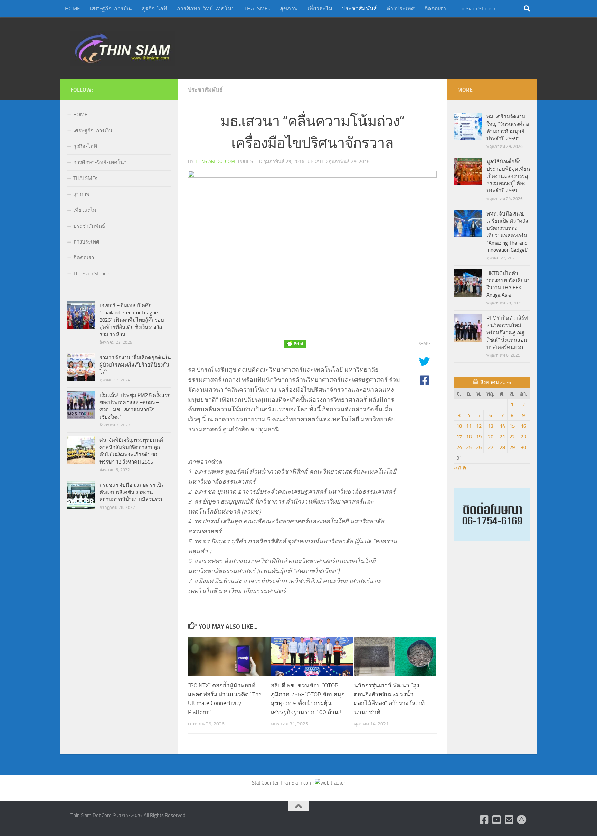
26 (479, 447)
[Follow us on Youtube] (497, 820)
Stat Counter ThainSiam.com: (283, 783)
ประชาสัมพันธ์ (359, 8)
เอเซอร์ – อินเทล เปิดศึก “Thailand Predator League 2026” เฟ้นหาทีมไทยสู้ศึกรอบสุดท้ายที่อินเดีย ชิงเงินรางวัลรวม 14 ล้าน (132, 320)
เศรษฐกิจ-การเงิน (111, 8)
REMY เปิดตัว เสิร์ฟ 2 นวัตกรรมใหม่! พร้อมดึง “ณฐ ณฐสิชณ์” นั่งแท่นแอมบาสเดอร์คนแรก (507, 332)
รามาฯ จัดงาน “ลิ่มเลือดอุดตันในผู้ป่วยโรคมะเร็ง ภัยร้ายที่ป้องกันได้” (135, 364)
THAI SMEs (257, 8)
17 (459, 437)
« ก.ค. (460, 468)
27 (490, 447)
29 (512, 447)
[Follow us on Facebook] (484, 820)
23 (523, 437)
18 (469, 437)
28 (502, 447)
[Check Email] (509, 820)
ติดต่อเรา (435, 8)
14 (502, 426)
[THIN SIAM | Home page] (122, 48)
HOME (72, 8)
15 (512, 426)
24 (459, 447)
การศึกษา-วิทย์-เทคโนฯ (206, 8)
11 (469, 426)
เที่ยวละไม (319, 8)
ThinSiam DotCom (215, 161)
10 (459, 426)
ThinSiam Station (475, 8)
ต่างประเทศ (401, 8)
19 (479, 437)
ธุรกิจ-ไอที (154, 8)
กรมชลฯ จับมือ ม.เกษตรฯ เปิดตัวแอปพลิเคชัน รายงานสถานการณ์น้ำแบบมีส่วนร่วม (132, 492)
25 (469, 447)
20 (490, 437)
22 (512, 437)
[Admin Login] (522, 820)
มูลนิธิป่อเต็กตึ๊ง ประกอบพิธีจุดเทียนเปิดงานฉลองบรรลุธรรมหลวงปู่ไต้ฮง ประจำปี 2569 (508, 176)
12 (479, 426)
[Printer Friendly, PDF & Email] (295, 344)
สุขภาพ (289, 8)
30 (523, 447)
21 (502, 437)
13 (490, 426)
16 (523, 426)
